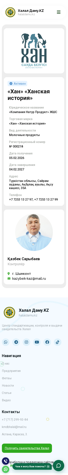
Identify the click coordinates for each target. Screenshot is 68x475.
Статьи (6, 393)
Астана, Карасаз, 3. (15, 434)
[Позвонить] (5, 461)
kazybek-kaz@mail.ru (29, 278)
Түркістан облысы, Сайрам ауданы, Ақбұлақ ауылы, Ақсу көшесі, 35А (31, 184)
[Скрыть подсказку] (48, 466)
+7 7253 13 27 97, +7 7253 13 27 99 (33, 199)
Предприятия (11, 371)
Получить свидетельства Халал (27, 448)
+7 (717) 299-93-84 (15, 419)
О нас (5, 363)
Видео (6, 400)
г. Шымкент (21, 274)
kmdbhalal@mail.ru (14, 427)
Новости (8, 385)
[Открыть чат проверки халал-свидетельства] (58, 465)
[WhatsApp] (5, 469)
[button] (32, 466)
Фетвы (7, 378)
